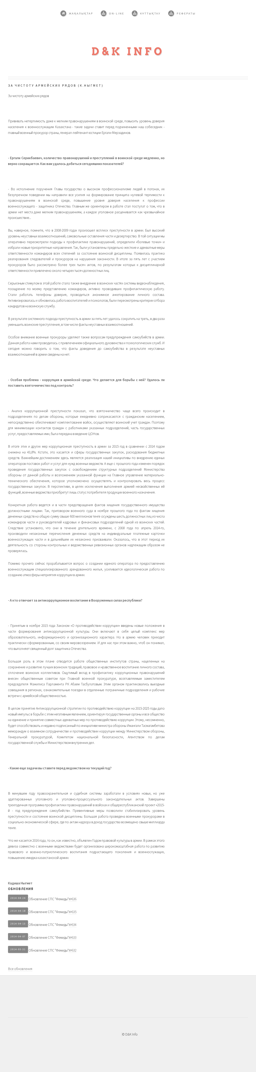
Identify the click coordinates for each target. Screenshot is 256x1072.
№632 (72, 950)
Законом (62, 625)
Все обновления (20, 969)
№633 (72, 937)
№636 (72, 899)
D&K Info (128, 51)
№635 (72, 912)
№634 (72, 924)
